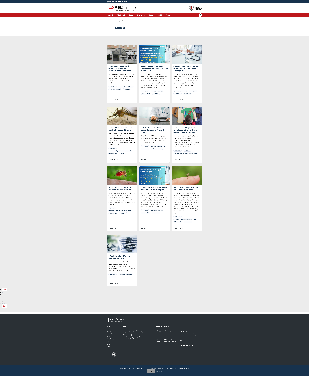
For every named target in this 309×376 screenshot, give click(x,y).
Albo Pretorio (121, 15)
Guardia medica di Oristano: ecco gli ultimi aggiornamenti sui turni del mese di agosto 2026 (154, 68)
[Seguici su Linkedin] (193, 345)
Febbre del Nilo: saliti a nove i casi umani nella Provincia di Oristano (119, 188)
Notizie (160, 15)
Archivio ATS (183, 331)
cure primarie (127, 89)
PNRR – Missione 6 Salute (187, 333)
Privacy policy (159, 371)
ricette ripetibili (187, 93)
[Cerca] (200, 15)
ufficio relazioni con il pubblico (126, 274)
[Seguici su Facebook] (190, 345)
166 (3, 303)
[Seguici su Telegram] (181, 345)
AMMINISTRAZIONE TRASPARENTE (188, 327)
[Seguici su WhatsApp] (184, 345)
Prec (4, 290)
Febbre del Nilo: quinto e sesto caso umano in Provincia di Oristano (185, 188)
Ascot (168, 15)
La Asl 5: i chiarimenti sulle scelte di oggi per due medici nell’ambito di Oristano (153, 129)
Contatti (151, 15)
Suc (4, 306)
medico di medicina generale (158, 146)
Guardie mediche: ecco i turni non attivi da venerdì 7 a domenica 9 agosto (154, 188)
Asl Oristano (112, 87)
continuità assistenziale (115, 89)
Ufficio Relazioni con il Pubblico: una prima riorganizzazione (120, 257)
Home (108, 21)
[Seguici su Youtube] (187, 345)
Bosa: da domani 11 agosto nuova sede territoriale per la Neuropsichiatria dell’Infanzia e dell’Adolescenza (186, 129)
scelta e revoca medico (156, 149)
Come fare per (141, 15)
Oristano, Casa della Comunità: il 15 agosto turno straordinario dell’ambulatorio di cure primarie (120, 68)
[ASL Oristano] (108, 2)
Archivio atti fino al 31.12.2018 (164, 331)
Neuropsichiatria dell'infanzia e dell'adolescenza (185, 153)
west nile (123, 153)
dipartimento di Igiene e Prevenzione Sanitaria (120, 151)
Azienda (110, 15)
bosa (187, 150)
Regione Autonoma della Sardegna (118, 2)
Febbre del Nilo (113, 153)
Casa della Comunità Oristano (126, 87)
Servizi (131, 15)
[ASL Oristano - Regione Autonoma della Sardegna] (115, 320)
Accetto (151, 371)
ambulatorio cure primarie (180, 91)
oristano (156, 93)
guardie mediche (146, 93)
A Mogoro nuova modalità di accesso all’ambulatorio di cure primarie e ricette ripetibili (186, 68)
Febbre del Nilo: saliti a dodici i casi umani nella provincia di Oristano (120, 128)
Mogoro (177, 93)
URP (112, 277)
